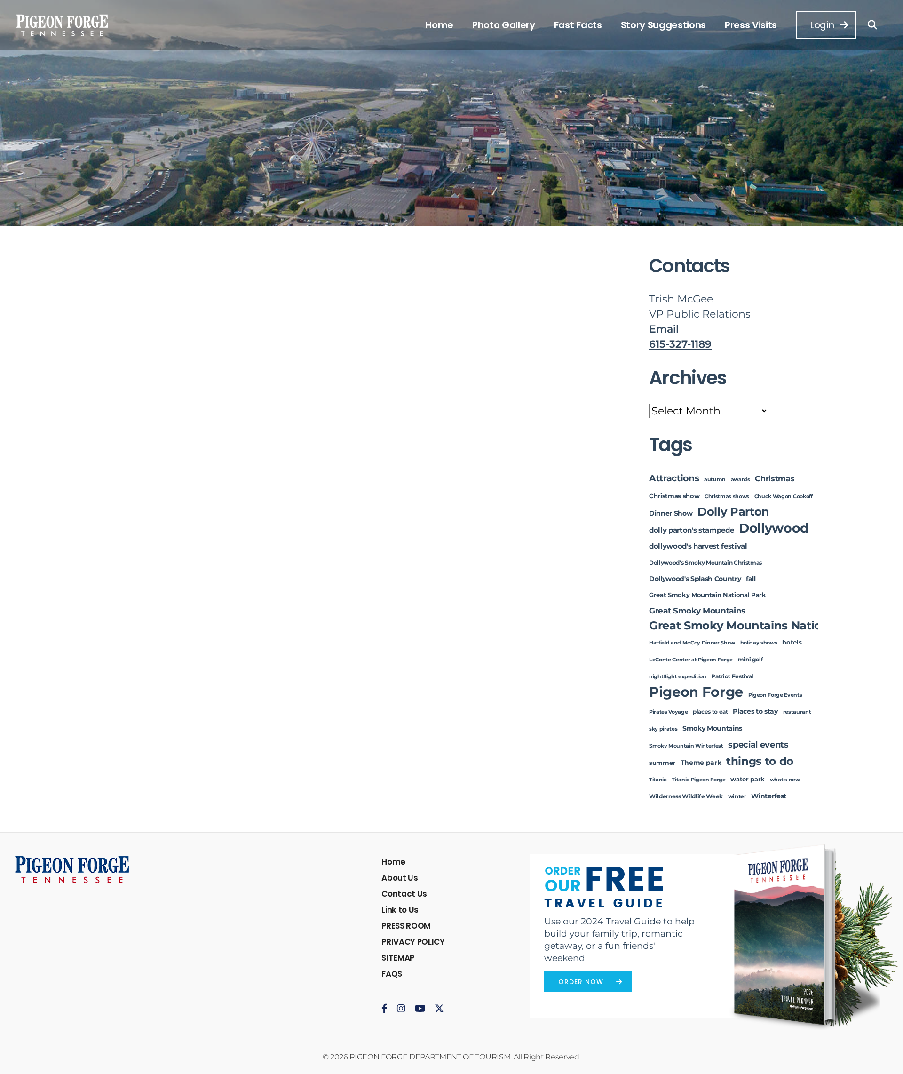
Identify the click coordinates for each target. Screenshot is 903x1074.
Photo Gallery (503, 25)
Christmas (774, 478)
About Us (399, 877)
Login (822, 25)
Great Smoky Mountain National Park (707, 594)
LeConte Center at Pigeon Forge (691, 660)
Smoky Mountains (712, 728)
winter (737, 796)
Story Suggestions (663, 25)
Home (439, 25)
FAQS (391, 973)
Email (664, 329)
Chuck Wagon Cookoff (783, 496)
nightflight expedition (677, 677)
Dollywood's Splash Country (695, 578)
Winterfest (768, 796)
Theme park (701, 762)
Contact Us (404, 893)
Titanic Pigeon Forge (698, 780)
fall (751, 578)
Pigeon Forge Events (775, 695)
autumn (715, 480)
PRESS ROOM (406, 925)
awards (740, 480)
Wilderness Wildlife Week (686, 796)
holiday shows (758, 643)
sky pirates (663, 729)
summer (662, 762)
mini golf (750, 659)
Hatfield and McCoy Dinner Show (692, 643)
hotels (791, 642)
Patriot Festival (732, 676)
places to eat (710, 711)
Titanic (658, 780)
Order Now (580, 981)
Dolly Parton (733, 511)
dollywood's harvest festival (698, 546)
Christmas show (674, 496)
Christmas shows (727, 496)
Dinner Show (670, 513)
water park (747, 779)
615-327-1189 (680, 344)
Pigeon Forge (696, 692)
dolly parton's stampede (691, 530)
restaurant (797, 712)
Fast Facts (578, 25)
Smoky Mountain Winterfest (686, 746)
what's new (785, 780)
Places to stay (755, 711)
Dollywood (774, 528)
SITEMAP (397, 957)
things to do (759, 761)
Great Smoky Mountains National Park (759, 625)
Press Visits (751, 25)
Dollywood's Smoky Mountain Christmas (705, 562)
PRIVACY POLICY (412, 941)
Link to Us (400, 909)
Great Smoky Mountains (697, 610)
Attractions (674, 478)
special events (758, 744)
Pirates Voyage (668, 712)
